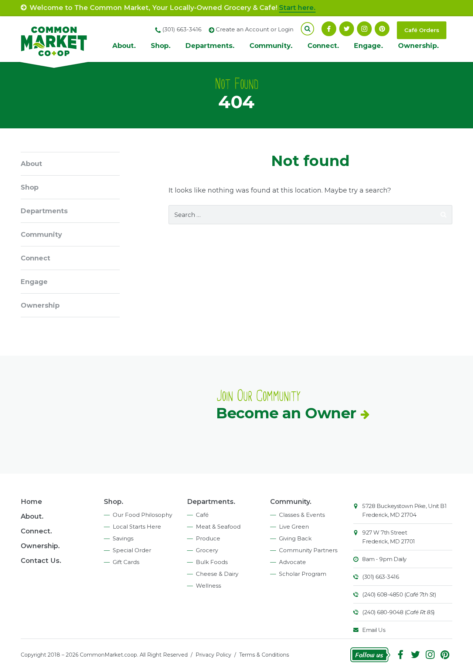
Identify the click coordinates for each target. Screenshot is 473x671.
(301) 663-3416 (380, 576)
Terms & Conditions (264, 654)
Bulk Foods (212, 561)
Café (202, 514)
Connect (35, 258)
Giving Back (295, 538)
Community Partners (308, 550)
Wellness (208, 585)
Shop (29, 187)
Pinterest (382, 28)
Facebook (328, 28)
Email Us (373, 629)
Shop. (161, 46)
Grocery (207, 550)
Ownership (40, 305)
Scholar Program (302, 573)
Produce (208, 538)
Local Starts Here (137, 526)
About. (124, 46)
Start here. (297, 8)
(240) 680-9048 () (398, 612)
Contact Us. (41, 561)
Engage (34, 282)
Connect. (323, 46)
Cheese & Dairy (217, 573)
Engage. (368, 46)
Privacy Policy (213, 654)
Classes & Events (302, 514)
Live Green (294, 526)
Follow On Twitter (346, 28)
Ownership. (418, 46)
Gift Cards (126, 561)
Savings (123, 538)
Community (41, 235)
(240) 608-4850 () (399, 594)
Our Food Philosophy (142, 514)
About (31, 164)
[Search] (443, 214)
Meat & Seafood (218, 526)
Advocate (292, 561)
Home (31, 502)
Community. (271, 46)
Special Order (132, 550)
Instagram (364, 28)
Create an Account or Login (254, 29)
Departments (44, 211)
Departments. (210, 46)
